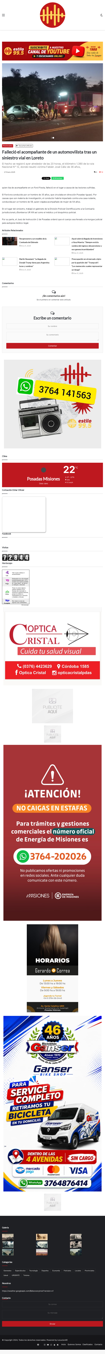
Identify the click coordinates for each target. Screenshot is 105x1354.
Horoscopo (25, 609)
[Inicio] (52, 15)
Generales (7, 1275)
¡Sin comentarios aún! (53, 300)
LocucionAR (62, 1344)
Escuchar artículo (25, 150)
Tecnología (33, 1275)
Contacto (6, 1302)
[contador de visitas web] (15, 564)
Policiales (67, 1275)
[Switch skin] (101, 16)
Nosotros (6, 1287)
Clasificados (87, 1349)
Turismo (26, 1280)
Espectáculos (20, 1275)
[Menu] (3, 16)
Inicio (63, 1349)
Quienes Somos (74, 1349)
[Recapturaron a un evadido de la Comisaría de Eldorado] (9, 245)
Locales (78, 1275)
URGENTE (16, 1280)
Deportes (45, 1275)
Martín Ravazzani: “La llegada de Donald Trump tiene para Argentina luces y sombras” (34, 267)
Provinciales (7, 150)
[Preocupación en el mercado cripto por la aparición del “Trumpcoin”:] (62, 266)
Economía (56, 1275)
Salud (6, 1280)
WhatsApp (58, 182)
